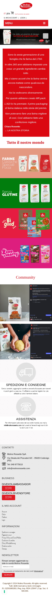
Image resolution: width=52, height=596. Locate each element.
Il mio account (10, 18)
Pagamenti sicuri (7, 535)
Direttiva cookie (6, 546)
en (8, 13)
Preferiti (4, 517)
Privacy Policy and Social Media (11, 537)
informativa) (38, 571)
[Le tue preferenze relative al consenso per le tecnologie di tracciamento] (4, 591)
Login (22, 18)
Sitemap (4, 549)
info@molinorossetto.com (18, 468)
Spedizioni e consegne (8, 532)
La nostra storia (17, 130)
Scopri (8, 488)
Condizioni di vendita (8, 540)
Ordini (4, 514)
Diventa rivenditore (16, 493)
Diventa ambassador (16, 484)
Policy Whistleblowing (9, 543)
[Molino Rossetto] (26, 6)
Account (4, 511)
